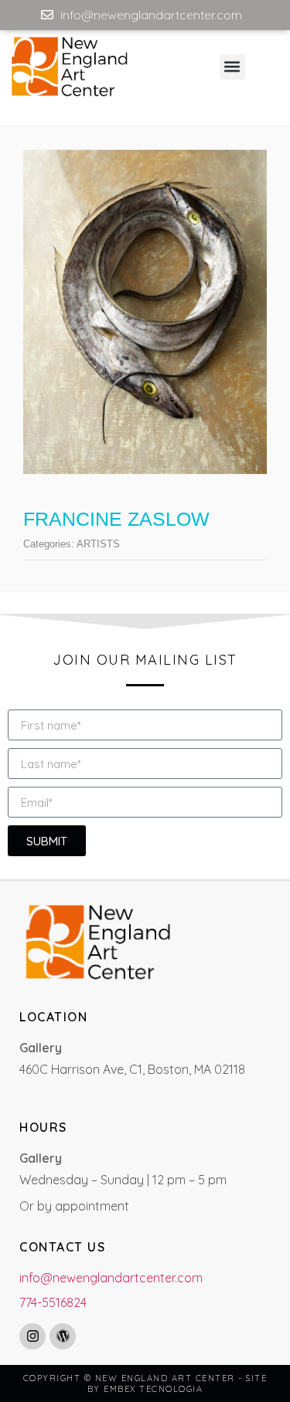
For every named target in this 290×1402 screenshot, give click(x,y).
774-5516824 (53, 1302)
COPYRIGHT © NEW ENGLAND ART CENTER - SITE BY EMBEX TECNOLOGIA (145, 1383)
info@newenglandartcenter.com (111, 1277)
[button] (232, 67)
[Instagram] (32, 1336)
